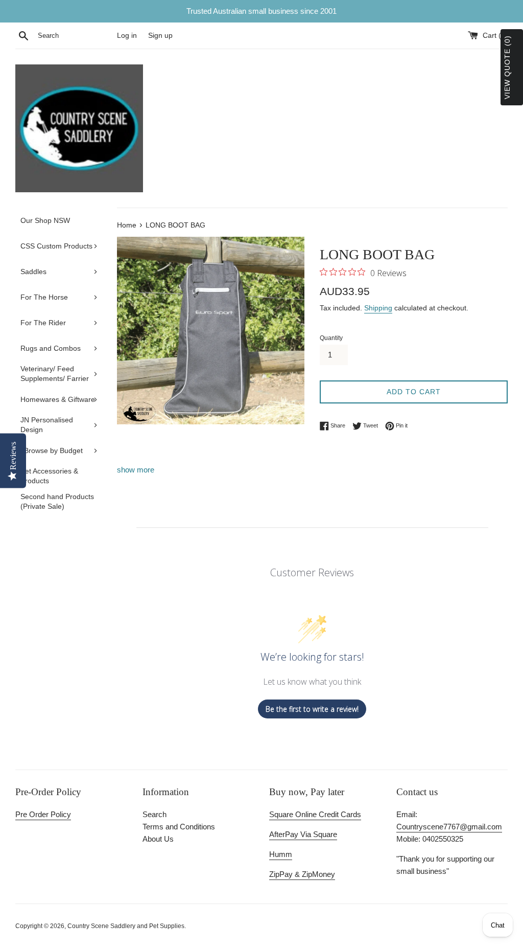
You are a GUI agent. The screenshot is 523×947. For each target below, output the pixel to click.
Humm (280, 854)
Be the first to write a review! (312, 709)
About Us (158, 839)
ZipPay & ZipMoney (302, 874)
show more (135, 469)
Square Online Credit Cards (315, 814)
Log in (127, 35)
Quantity (331, 338)
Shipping (378, 308)
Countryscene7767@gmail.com (449, 826)
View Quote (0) (507, 67)
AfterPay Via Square (303, 834)
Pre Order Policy (43, 814)
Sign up (160, 35)
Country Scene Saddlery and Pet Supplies (125, 926)
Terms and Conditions (178, 826)
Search (154, 814)
